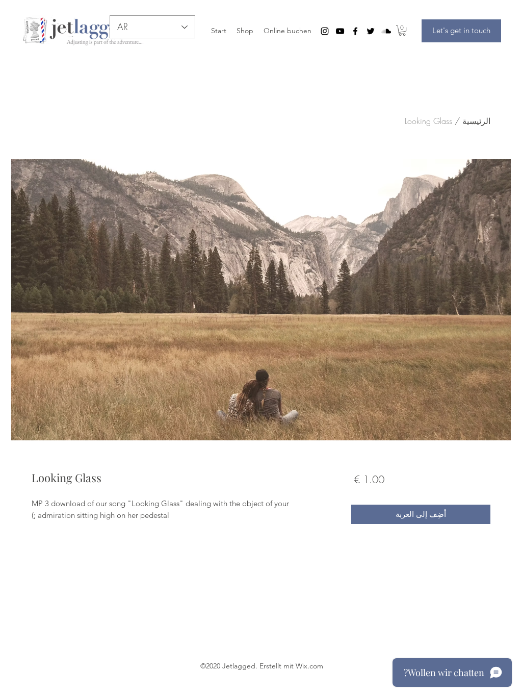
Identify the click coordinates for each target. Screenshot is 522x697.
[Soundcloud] (386, 31)
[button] (402, 31)
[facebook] (355, 31)
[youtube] (340, 31)
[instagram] (325, 31)
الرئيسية (476, 121)
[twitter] (371, 31)
